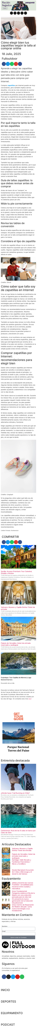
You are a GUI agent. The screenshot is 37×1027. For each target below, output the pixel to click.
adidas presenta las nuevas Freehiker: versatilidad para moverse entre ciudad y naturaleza (22, 886)
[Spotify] (25, 13)
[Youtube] (22, 13)
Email (3, 931)
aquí (30, 699)
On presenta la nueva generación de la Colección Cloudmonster (22, 901)
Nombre (4, 926)
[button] (4, 64)
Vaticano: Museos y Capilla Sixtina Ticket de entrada (22, 849)
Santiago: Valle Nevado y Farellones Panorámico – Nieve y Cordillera (21, 862)
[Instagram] (15, 13)
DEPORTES (8, 1001)
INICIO (5, 990)
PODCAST (8, 1024)
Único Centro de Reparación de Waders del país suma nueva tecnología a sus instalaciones (23, 908)
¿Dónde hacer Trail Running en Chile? (15, 793)
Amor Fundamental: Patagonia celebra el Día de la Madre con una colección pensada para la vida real (23, 894)
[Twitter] (18, 13)
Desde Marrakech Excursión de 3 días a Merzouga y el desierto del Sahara (23, 872)
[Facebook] (11, 13)
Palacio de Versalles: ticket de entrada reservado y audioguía (16, 644)
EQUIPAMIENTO (12, 1013)
